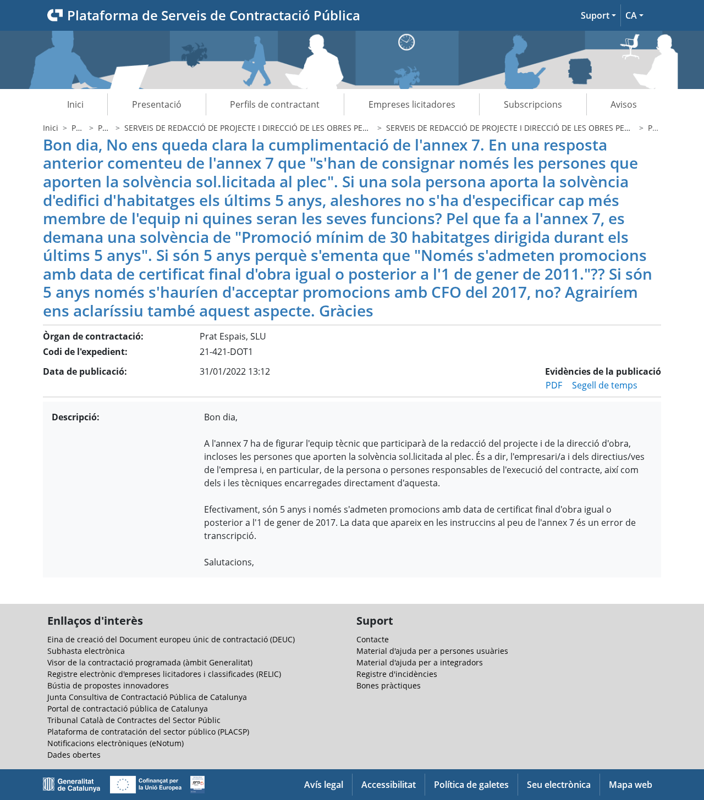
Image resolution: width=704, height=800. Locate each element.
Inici (75, 104)
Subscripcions (533, 104)
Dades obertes (74, 754)
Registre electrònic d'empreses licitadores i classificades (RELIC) (164, 674)
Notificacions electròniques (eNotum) (115, 743)
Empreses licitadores (412, 104)
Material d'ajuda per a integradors (419, 662)
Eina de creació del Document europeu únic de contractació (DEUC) (171, 639)
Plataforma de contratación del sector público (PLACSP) (148, 731)
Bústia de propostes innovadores (108, 685)
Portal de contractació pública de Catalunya (127, 708)
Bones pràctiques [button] (388, 685)
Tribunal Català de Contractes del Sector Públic (134, 720)
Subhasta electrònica (86, 651)
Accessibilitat (388, 785)
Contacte (372, 639)
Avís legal (323, 785)
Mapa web (630, 785)
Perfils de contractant (275, 104)
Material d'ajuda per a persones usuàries (432, 651)
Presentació (157, 104)
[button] (598, 15)
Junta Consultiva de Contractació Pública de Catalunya (147, 697)
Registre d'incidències (396, 674)
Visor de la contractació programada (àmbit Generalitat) (149, 662)
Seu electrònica (559, 785)
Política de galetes (471, 785)
